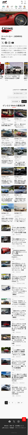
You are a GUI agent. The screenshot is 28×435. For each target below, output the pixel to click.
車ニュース (3, 8)
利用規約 (12, 427)
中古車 (16, 8)
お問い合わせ (5, 427)
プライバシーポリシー (20, 427)
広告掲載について (19, 425)
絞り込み (24, 101)
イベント (12, 8)
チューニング (8, 8)
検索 (22, 3)
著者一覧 (12, 425)
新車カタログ (20, 8)
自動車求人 (24, 8)
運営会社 (6, 425)
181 (19, 402)
